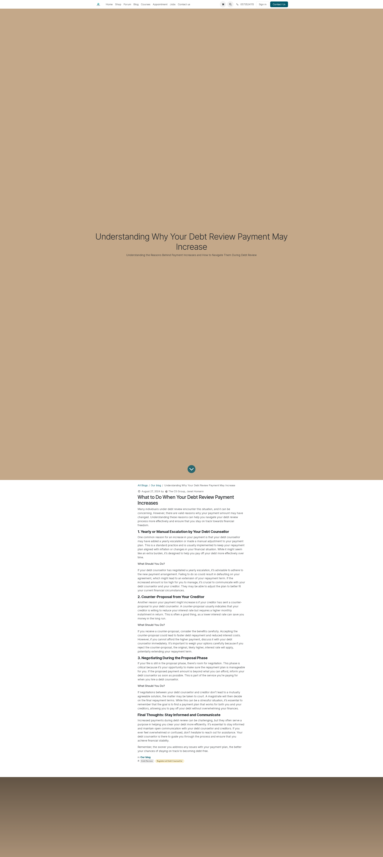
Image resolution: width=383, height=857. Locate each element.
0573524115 (247, 4)
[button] (230, 4)
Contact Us (279, 4)
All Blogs (143, 485)
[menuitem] (109, 4)
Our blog (156, 485)
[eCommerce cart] (223, 4)
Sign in (262, 4)
